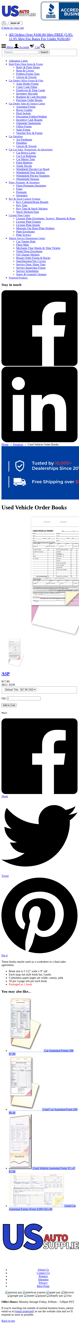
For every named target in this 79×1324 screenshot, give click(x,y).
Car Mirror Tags (25, 159)
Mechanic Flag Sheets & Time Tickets (38, 248)
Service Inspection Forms (31, 267)
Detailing (21, 142)
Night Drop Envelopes (29, 251)
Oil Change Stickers (28, 254)
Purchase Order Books (29, 100)
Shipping (43, 1279)
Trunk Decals (24, 165)
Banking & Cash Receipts (31, 96)
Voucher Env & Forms (29, 133)
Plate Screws (23, 234)
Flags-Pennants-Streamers (31, 185)
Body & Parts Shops (28, 67)
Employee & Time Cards (30, 90)
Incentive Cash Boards (29, 119)
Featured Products (18, 277)
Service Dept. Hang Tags (30, 264)
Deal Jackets (23, 113)
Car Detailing (16, 136)
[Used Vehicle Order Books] (16, 666)
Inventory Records (27, 93)
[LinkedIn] (39, 441)
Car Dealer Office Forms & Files (26, 80)
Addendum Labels (18, 61)
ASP (5, 673)
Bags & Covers (25, 70)
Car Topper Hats (25, 241)
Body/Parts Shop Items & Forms (26, 64)
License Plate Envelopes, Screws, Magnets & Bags (45, 218)
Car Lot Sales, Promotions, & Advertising (31, 149)
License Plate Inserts (28, 225)
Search (44, 52)
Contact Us (43, 1273)
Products (18, 444)
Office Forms (24, 126)
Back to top (8, 1320)
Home (5, 444)
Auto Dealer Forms (27, 83)
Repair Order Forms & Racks (33, 257)
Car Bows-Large (26, 152)
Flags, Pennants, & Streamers (24, 182)
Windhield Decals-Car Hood (32, 169)
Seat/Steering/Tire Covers (31, 261)
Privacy (43, 1282)
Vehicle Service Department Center (27, 238)
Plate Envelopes (25, 231)
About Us (43, 1269)
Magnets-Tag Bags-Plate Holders (35, 228)
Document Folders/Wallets (31, 116)
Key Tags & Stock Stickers (32, 208)
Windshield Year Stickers (30, 172)
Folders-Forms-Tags (28, 73)
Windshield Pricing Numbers (33, 175)
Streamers (22, 195)
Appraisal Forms (25, 106)
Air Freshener (24, 139)
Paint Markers (24, 162)
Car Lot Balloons (26, 156)
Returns (43, 1276)
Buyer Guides (24, 110)
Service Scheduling (27, 271)
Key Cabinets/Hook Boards (32, 202)
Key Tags (21, 205)
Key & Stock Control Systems (24, 199)
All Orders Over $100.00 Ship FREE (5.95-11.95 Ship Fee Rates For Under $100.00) (41, 36)
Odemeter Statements (28, 123)
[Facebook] (39, 364)
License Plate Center (19, 215)
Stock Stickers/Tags (27, 211)
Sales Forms (23, 129)
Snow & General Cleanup (31, 274)
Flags (19, 188)
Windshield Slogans (27, 179)
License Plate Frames (28, 221)
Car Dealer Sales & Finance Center (27, 103)
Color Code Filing (26, 87)
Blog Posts (43, 1286)
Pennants (21, 192)
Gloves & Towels (26, 77)
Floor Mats (22, 244)
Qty (3, 698)
